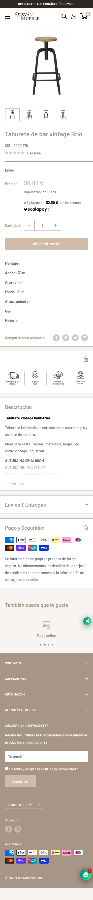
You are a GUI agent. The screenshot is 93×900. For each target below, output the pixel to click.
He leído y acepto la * (43, 769)
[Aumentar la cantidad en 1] (55, 225)
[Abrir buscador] (64, 16)
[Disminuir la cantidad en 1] (29, 225)
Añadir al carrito (47, 243)
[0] (84, 16)
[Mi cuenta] (73, 16)
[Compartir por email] (84, 337)
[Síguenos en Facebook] (8, 829)
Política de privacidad (58, 769)
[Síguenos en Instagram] (17, 829)
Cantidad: (13, 225)
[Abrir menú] (7, 17)
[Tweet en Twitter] (75, 337)
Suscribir (20, 781)
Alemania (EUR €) (20, 805)
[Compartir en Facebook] (56, 337)
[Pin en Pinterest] (65, 337)
